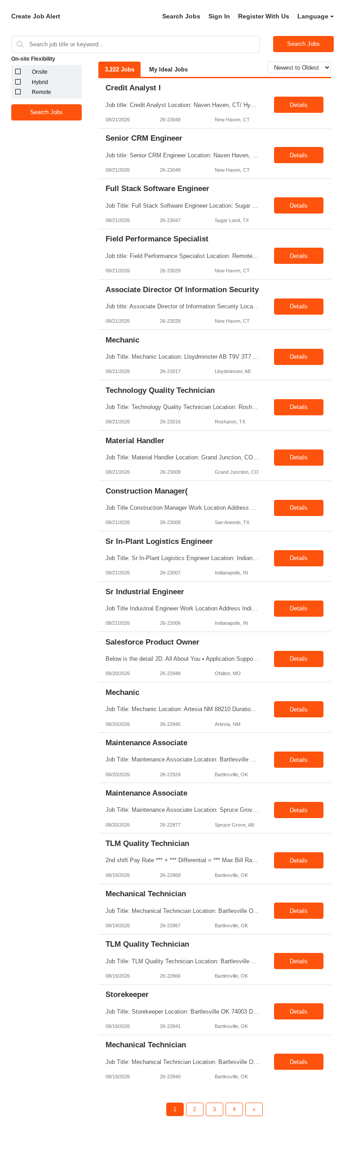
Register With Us (263, 16)
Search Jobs (181, 16)
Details (299, 105)
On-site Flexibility (33, 59)
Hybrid (40, 82)
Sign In (219, 16)
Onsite (40, 72)
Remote (41, 92)
